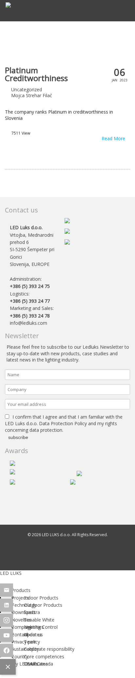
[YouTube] (6, 635)
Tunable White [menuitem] (39, 620)
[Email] (6, 590)
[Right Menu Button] (6, 578)
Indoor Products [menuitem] (41, 598)
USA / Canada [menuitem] (38, 664)
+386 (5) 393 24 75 (30, 286)
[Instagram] (6, 620)
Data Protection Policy (63, 423)
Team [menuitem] (30, 642)
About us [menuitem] (33, 634)
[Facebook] (6, 650)
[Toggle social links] (8, 667)
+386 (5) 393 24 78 (30, 316)
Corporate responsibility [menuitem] (49, 649)
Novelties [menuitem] (34, 627)
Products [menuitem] (20, 590)
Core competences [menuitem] (44, 656)
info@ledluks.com (28, 323)
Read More (114, 138)
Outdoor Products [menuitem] (43, 605)
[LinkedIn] (6, 605)
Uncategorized (26, 89)
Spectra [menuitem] (32, 612)
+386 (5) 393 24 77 (30, 301)
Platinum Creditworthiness (36, 74)
